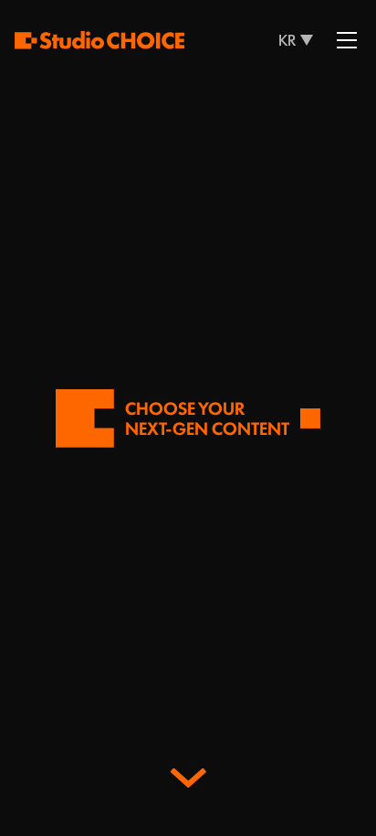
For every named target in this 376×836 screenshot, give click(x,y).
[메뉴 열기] (346, 40)
